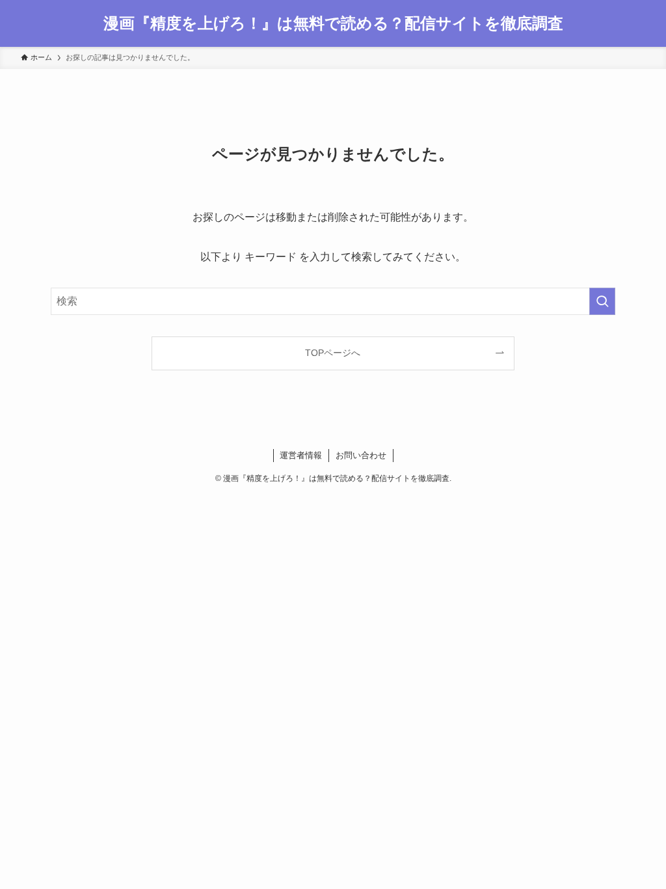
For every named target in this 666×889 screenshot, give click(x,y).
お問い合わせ (361, 455)
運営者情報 (301, 455)
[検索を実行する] (602, 301)
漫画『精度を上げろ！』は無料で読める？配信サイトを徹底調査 (333, 23)
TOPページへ (332, 353)
